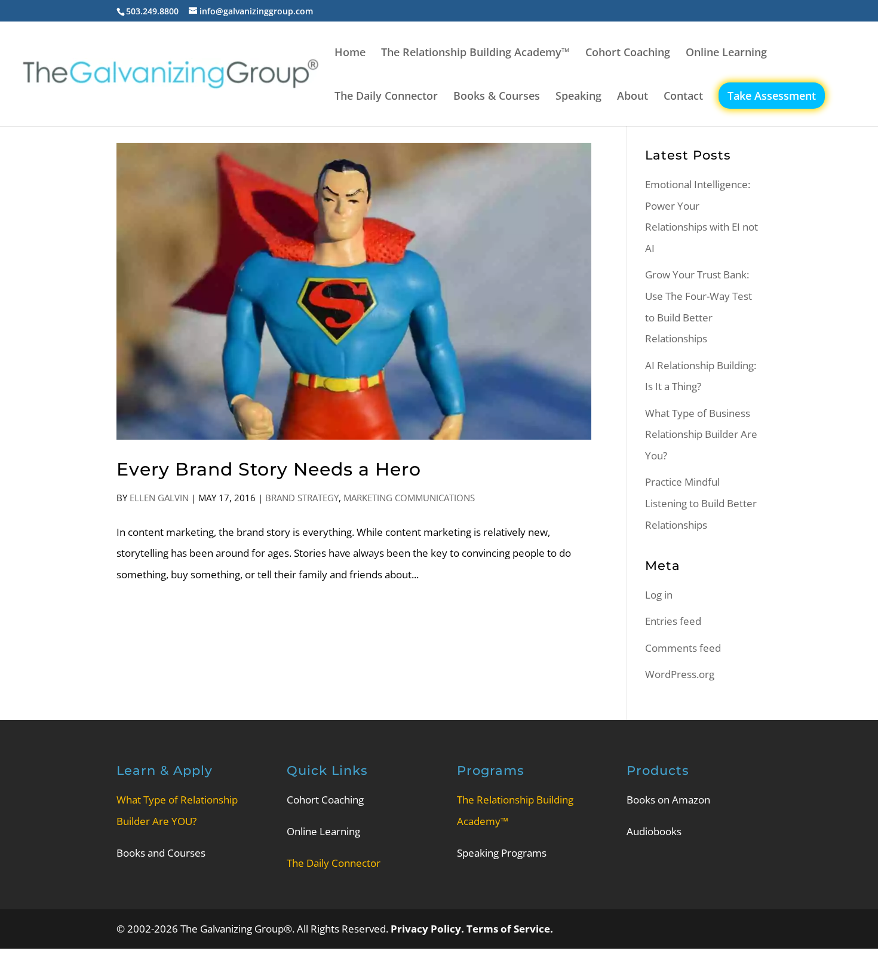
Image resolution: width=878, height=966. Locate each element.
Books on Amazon (668, 799)
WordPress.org (679, 674)
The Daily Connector (386, 97)
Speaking (578, 97)
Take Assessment (771, 95)
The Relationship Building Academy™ (475, 53)
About (632, 97)
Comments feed (683, 648)
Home (350, 53)
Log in (659, 595)
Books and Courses (160, 853)
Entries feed (673, 621)
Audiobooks (654, 831)
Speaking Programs (502, 853)
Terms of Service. (509, 929)
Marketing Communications (409, 498)
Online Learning (726, 53)
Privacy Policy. (428, 929)
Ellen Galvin (159, 498)
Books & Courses (496, 97)
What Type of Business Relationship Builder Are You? (701, 434)
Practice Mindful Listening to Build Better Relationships (701, 503)
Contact (683, 97)
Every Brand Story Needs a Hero (268, 469)
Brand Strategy (302, 498)
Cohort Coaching (627, 53)
